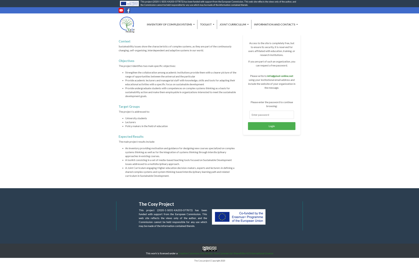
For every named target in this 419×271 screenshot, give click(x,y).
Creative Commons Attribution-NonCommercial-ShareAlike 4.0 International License (225, 253)
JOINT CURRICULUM (233, 24)
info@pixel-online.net (280, 75)
